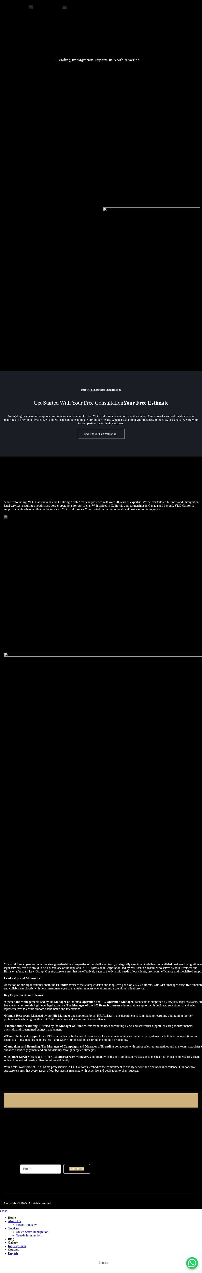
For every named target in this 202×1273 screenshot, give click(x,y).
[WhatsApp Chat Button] (192, 1263)
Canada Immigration (28, 1235)
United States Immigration (32, 1232)
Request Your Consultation (100, 433)
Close (3, 1211)
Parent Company (26, 1224)
